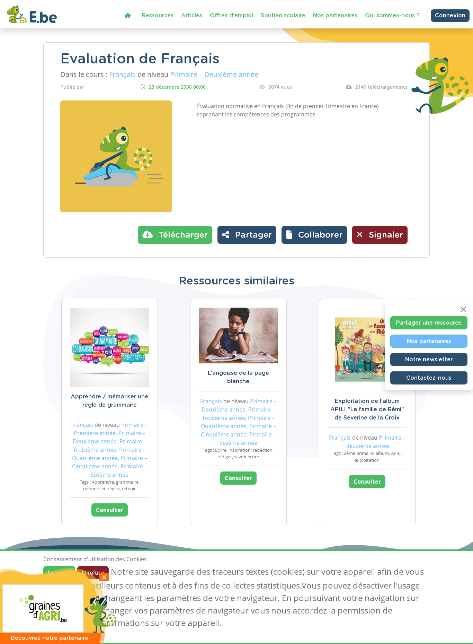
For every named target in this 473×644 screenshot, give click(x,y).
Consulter (109, 510)
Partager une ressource (429, 322)
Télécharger (182, 235)
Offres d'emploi (231, 15)
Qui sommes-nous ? (392, 15)
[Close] (463, 309)
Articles (191, 15)
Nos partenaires (335, 15)
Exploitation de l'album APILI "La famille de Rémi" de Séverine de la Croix (367, 409)
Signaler (384, 235)
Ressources (157, 15)
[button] (314, 235)
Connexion (450, 15)
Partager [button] (252, 235)
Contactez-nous (429, 377)
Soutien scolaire (283, 15)
